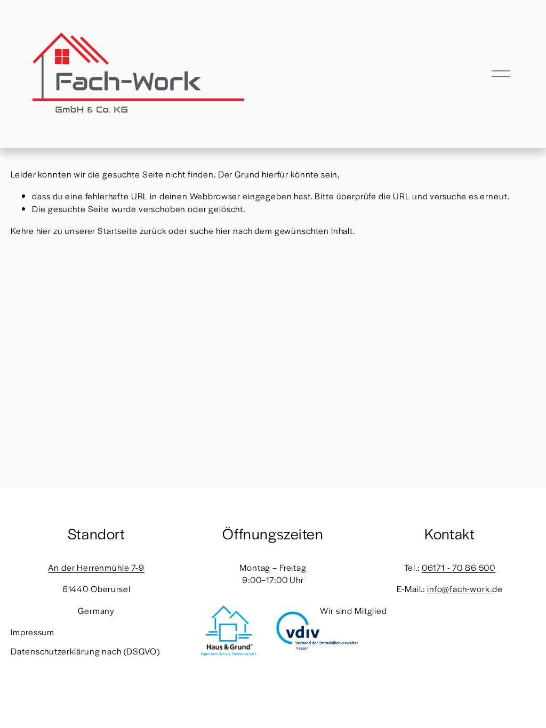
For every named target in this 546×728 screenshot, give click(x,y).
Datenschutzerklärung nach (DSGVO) (85, 651)
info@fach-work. (459, 589)
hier (43, 230)
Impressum (32, 632)
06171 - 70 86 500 (458, 567)
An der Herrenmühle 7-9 (96, 567)
